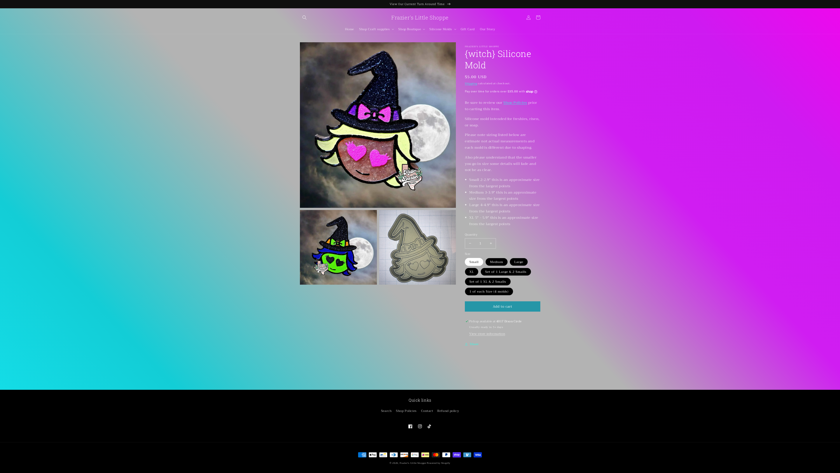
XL (471, 271)
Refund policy (448, 410)
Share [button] (474, 344)
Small (474, 262)
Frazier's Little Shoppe (413, 463)
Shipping (471, 83)
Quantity (471, 235)
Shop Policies (515, 103)
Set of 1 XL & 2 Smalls (487, 281)
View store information (487, 333)
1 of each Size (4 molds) (489, 291)
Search (386, 410)
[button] (304, 17)
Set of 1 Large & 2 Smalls (506, 271)
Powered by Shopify (438, 463)
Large (518, 262)
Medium (496, 262)
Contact (427, 410)
